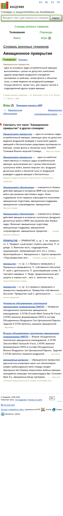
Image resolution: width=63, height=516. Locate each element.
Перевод (22, 59)
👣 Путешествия (8, 405)
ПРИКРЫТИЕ (10, 240)
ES (52, 2)
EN (40, 2)
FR (58, 2)
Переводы (46, 32)
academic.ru (12, 5)
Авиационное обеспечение (18, 187)
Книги (17, 38)
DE (46, 2)
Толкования (17, 32)
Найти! (55, 18)
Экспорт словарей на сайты (12, 409)
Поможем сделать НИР (29, 105)
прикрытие (9, 263)
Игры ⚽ (46, 38)
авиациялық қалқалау (15, 359)
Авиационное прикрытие (17, 134)
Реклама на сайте (35, 400)
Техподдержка (21, 400)
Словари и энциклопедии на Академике (27, 12)
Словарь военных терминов (31, 26)
